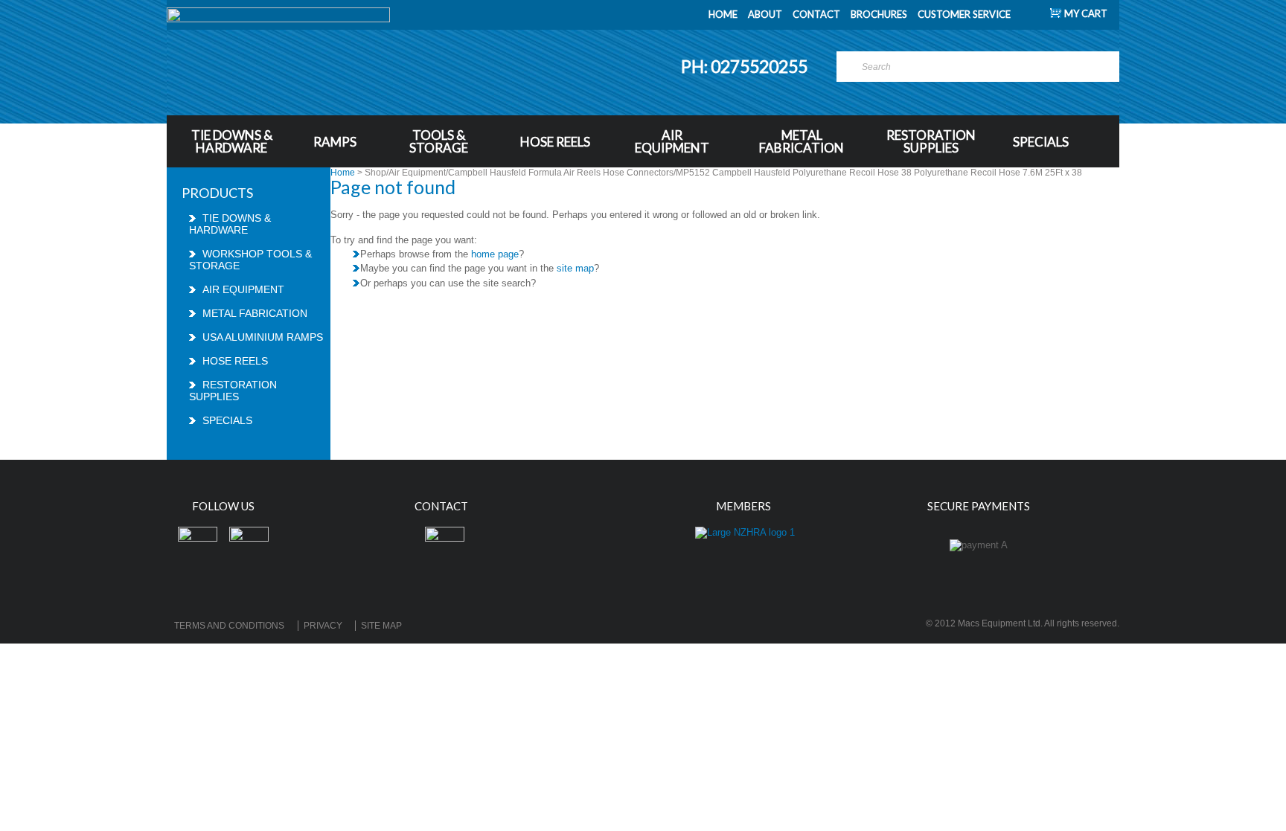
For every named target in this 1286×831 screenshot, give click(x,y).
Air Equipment (672, 141)
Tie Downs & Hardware (231, 141)
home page (495, 254)
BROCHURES (879, 14)
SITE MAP (381, 625)
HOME (723, 14)
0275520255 (760, 66)
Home (342, 172)
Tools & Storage (438, 141)
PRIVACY (323, 625)
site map (575, 268)
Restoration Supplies (931, 141)
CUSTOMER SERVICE (964, 14)
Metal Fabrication (801, 141)
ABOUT (765, 14)
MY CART (1085, 13)
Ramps (334, 142)
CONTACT (816, 14)
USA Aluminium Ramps (262, 337)
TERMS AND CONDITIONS (229, 625)
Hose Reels (555, 142)
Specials (1041, 142)
